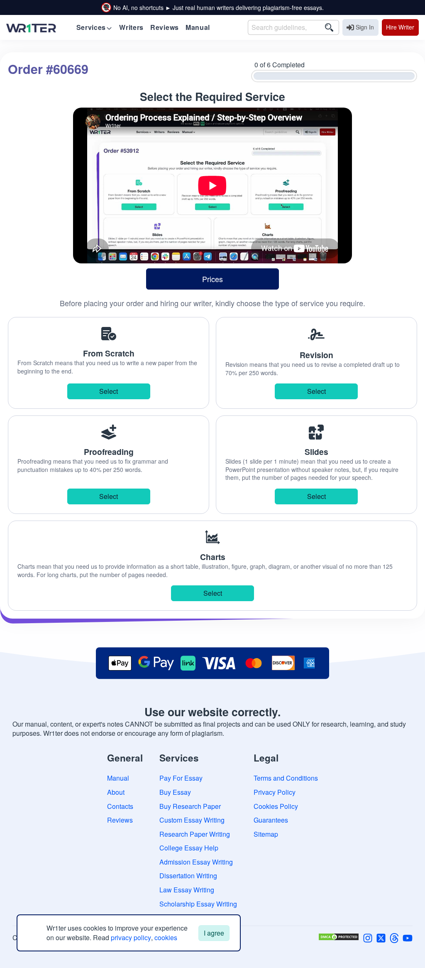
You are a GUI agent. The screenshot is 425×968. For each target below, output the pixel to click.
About (116, 792)
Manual (118, 778)
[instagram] (368, 937)
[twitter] (381, 937)
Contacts (120, 806)
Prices (212, 278)
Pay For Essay (181, 778)
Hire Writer (400, 27)
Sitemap (266, 834)
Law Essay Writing (186, 889)
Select (108, 391)
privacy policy (131, 937)
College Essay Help (188, 848)
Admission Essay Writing (196, 862)
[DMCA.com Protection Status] (338, 937)
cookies (165, 937)
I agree (214, 933)
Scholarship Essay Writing (198, 904)
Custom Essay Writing (192, 820)
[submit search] (329, 27)
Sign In (365, 27)
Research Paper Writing (194, 834)
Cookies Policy (276, 806)
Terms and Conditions (286, 778)
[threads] (394, 937)
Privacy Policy (275, 792)
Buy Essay (175, 792)
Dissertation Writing (188, 875)
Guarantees (271, 820)
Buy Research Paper (190, 806)
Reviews (120, 820)
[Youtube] (408, 937)
